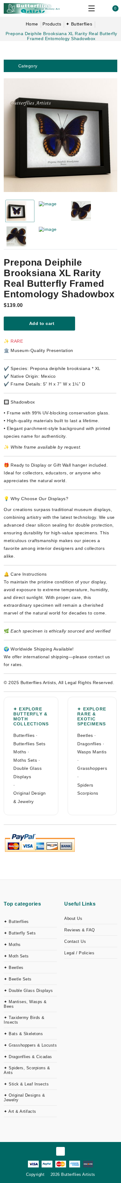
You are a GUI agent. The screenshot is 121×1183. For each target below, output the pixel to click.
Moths (19, 751)
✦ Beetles (14, 967)
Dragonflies (89, 743)
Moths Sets (25, 760)
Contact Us (75, 941)
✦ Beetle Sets (18, 979)
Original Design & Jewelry (29, 797)
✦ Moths (12, 944)
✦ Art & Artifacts (20, 1111)
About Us (73, 918)
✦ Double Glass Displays (28, 990)
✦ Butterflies (79, 23)
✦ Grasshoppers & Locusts (30, 1045)
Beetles (85, 735)
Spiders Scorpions (87, 789)
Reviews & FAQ (79, 930)
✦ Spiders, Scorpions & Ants (27, 1070)
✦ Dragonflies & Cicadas (28, 1056)
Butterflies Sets (29, 743)
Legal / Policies (79, 953)
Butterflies (24, 735)
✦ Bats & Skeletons (23, 1033)
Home (32, 23)
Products (52, 23)
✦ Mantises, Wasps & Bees (25, 1004)
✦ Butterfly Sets (20, 933)
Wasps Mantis (91, 751)
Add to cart (41, 323)
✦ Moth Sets (16, 956)
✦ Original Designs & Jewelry (24, 1097)
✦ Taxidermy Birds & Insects (24, 1020)
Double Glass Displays (27, 772)
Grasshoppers (92, 768)
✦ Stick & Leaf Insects (26, 1084)
